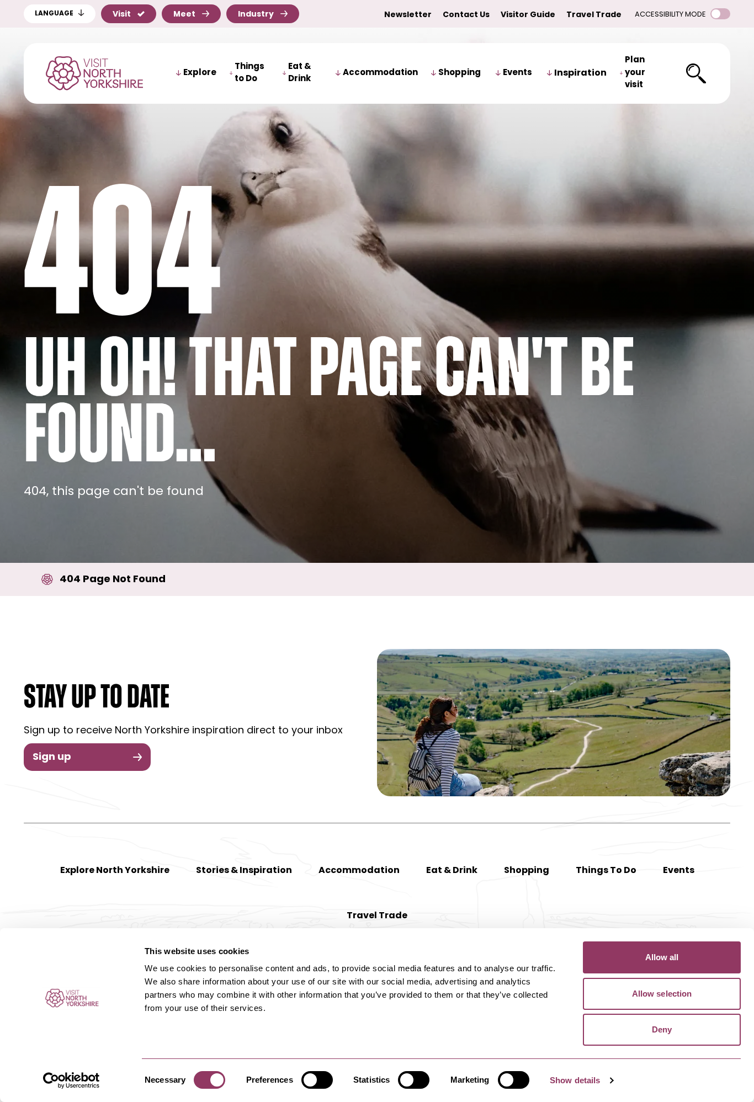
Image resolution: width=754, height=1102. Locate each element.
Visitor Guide (528, 15)
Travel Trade (594, 15)
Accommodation (380, 73)
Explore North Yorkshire (114, 870)
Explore (199, 73)
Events (517, 73)
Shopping (459, 73)
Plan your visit (635, 72)
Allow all (662, 957)
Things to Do (249, 73)
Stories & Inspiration (244, 870)
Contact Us (466, 15)
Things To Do (606, 870)
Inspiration (580, 73)
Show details (575, 1080)
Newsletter (408, 15)
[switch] (317, 1080)
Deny (662, 1029)
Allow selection (662, 993)
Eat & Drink (299, 73)
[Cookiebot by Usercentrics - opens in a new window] (71, 1080)
